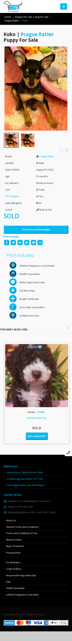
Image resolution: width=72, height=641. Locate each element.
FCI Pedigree (12, 196)
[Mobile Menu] (63, 6)
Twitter (13, 242)
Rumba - (36, 412)
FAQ (8, 581)
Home (8, 16)
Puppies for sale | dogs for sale (31, 16)
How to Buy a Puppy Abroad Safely (25, 472)
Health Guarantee (15, 588)
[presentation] (8, 88)
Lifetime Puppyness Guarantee (22, 594)
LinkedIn (20, 242)
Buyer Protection (15, 546)
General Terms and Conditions (22, 526)
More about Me (36, 436)
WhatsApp (40, 242)
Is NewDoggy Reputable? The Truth (25, 478)
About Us (11, 520)
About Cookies (14, 539)
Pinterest (27, 242)
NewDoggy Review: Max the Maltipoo (26, 485)
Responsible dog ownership (21, 575)
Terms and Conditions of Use (21, 533)
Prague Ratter (12, 20)
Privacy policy (13, 552)
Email (33, 242)
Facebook (7, 242)
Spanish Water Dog (37, 418)
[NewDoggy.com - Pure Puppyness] (13, 6)
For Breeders (13, 562)
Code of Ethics (13, 568)
